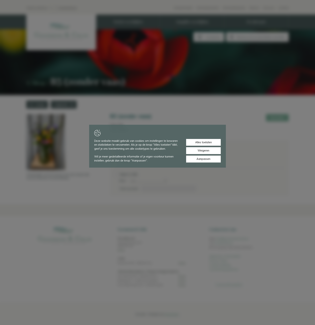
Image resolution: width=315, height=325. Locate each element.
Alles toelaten (203, 142)
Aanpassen (203, 159)
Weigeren (203, 150)
